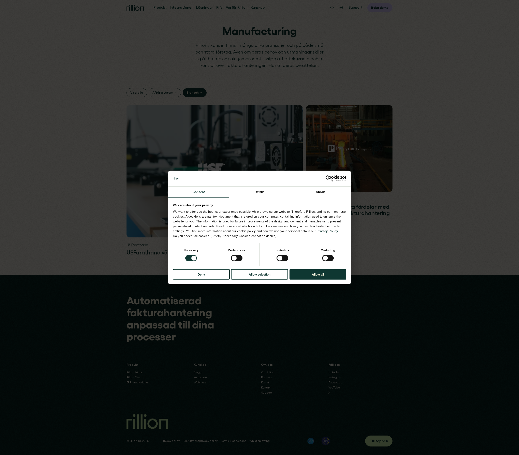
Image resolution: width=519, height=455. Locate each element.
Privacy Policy (327, 231)
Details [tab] (260, 192)
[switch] (236, 258)
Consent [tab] (199, 192)
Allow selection (259, 274)
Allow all (318, 274)
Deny (201, 274)
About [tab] (320, 192)
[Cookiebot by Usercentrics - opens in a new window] (328, 178)
